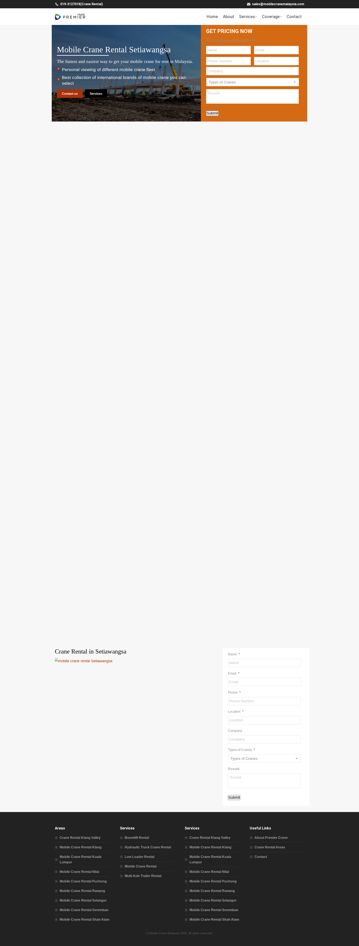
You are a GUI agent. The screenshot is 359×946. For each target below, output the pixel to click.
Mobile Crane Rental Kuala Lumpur (80, 859)
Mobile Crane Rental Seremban (84, 910)
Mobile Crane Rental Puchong (83, 881)
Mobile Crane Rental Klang (81, 847)
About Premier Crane (271, 837)
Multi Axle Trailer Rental (143, 876)
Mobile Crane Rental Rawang (82, 891)
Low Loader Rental (139, 857)
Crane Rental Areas (269, 847)
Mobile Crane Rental (140, 866)
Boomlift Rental (137, 837)
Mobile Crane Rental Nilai (79, 872)
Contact (260, 857)
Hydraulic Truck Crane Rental (148, 847)
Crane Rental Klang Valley (80, 837)
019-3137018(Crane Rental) (81, 4)
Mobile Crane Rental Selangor (83, 900)
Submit (212, 113)
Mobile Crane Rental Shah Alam (84, 919)
